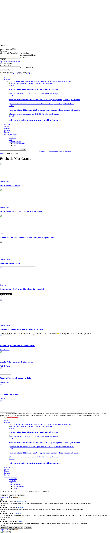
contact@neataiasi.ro (12, 417)
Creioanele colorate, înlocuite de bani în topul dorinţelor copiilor (28, 237)
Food (10, 140)
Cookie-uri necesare (9, 501)
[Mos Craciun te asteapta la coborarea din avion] (17, 205)
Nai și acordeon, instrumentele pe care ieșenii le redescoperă (35, 120)
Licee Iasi (43, 81)
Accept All (21, 495)
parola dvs (23, 57)
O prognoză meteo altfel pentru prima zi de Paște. (22, 329)
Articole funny (5, 181)
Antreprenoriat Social (20, 144)
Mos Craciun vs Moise (10, 185)
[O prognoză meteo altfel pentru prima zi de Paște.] (17, 323)
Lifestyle (7, 128)
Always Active (21, 501)
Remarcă (21, 507)
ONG (15, 145)
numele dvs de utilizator (28, 55)
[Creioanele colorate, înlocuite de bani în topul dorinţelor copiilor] (17, 231)
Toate (10, 81)
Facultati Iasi (35, 81)
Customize (4, 495)
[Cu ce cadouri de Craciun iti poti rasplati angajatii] (17, 283)
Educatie (28, 81)
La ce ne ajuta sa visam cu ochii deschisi (17, 345)
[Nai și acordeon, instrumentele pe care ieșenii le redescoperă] (34, 114)
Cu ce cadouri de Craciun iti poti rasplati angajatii (22, 289)
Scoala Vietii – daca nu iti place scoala (16, 362)
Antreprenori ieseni (10, 134)
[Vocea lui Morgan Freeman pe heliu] (5, 374)
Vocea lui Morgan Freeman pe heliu (15, 378)
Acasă (2, 153)
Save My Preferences (15, 527)
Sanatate (7, 130)
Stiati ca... (3, 233)
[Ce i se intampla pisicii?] (5, 390)
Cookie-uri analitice (8, 513)
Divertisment (8, 124)
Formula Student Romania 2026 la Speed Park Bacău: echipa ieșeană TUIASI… (44, 110)
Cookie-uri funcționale (9, 507)
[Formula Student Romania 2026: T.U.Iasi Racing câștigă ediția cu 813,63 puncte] (33, 93)
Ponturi (6, 132)
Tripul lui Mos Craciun (10, 263)
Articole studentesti (18, 81)
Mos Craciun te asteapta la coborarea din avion (21, 211)
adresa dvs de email (26, 67)
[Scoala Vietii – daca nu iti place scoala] (5, 358)
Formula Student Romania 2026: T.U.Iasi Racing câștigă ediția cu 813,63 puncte (44, 99)
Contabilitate (13, 136)
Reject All (13, 495)
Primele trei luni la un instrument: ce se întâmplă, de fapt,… (35, 89)
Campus (7, 79)
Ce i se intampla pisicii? (10, 394)
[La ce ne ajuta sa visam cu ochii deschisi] (5, 341)
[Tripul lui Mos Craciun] (17, 257)
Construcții (12, 138)
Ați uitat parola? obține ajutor (10, 62)
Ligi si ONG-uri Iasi (53, 81)
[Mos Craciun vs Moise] (17, 179)
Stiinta (6, 126)
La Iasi (6, 77)
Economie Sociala (15, 142)
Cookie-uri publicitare (9, 521)
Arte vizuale (4, 398)
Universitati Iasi (65, 81)
